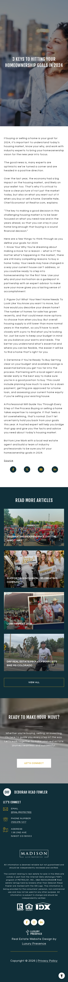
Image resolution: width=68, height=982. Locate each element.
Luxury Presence (34, 943)
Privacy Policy (48, 960)
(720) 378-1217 (18, 822)
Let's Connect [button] (34, 763)
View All (34, 682)
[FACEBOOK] (27, 922)
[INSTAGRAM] (34, 922)
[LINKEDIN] (41, 922)
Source (8, 460)
